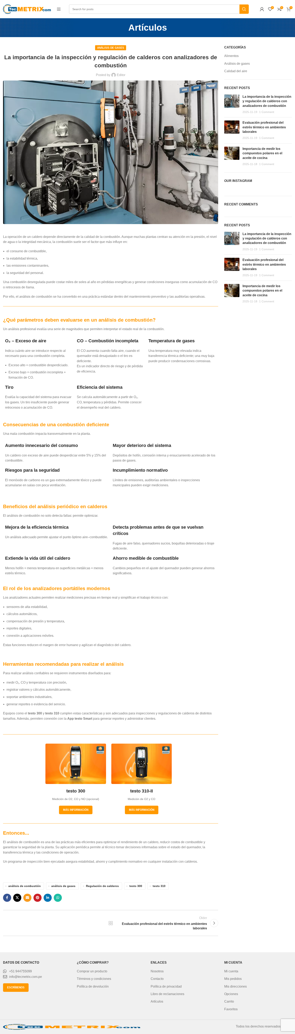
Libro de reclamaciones (167, 994)
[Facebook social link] (7, 898)
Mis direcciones (235, 986)
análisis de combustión (24, 886)
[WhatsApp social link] (58, 898)
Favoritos (231, 1009)
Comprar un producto (92, 971)
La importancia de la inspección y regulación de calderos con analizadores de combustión (266, 101)
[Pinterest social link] (37, 898)
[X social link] (17, 898)
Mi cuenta (231, 971)
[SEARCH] (244, 9)
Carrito (229, 1001)
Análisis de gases (110, 47)
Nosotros (157, 971)
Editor (121, 75)
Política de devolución (93, 986)
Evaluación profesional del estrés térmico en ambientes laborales (264, 127)
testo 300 (135, 886)
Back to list (111, 923)
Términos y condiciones (94, 978)
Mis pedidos (233, 978)
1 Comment (266, 112)
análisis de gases (63, 886)
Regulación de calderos (102, 886)
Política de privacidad (166, 986)
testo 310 (159, 886)
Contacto (157, 978)
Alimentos (231, 56)
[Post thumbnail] (231, 104)
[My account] (262, 9)
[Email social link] (27, 898)
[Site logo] (28, 9)
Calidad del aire (235, 71)
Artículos (157, 1001)
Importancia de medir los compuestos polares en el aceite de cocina (262, 153)
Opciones (231, 994)
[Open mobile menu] (59, 9)
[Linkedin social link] (48, 898)
